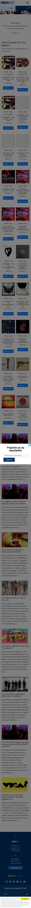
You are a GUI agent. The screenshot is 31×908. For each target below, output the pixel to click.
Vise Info (20, 906)
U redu (25, 898)
